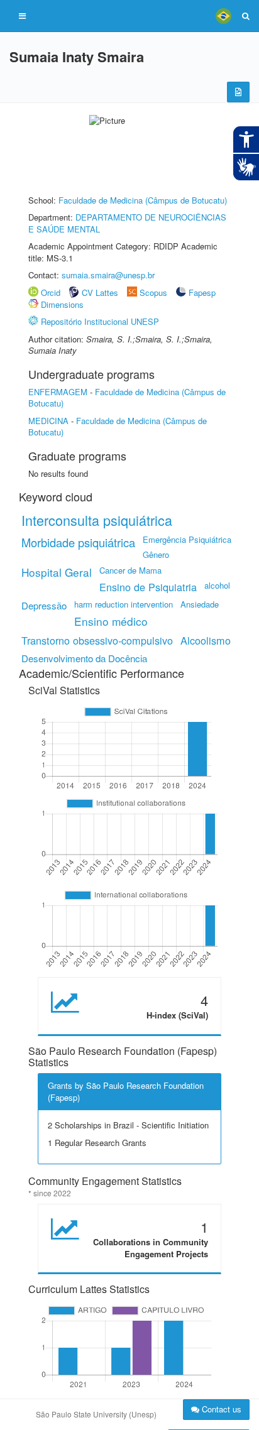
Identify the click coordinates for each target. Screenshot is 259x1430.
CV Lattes (100, 292)
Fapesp (202, 292)
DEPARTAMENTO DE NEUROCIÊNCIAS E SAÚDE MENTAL (127, 223)
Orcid (50, 292)
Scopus (153, 292)
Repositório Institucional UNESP (100, 321)
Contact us (220, 1409)
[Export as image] (238, 92)
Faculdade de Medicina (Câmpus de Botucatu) (142, 200)
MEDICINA (48, 421)
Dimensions (62, 304)
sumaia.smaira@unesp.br (108, 275)
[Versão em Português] (223, 15)
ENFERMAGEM (57, 392)
